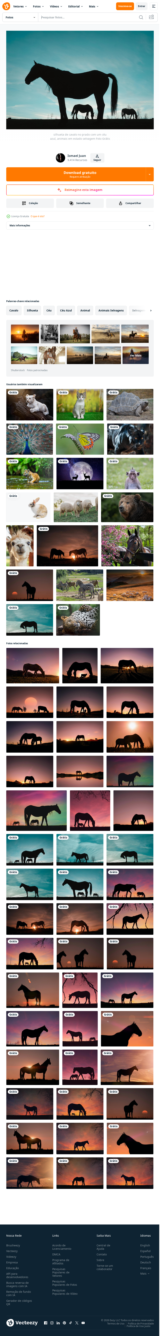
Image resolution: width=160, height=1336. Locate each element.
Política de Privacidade (138, 1321)
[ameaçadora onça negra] (130, 437)
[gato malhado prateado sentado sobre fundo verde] (79, 402)
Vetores (18, 6)
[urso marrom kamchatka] (127, 505)
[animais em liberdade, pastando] (129, 583)
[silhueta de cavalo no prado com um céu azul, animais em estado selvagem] (29, 618)
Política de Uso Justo (136, 1324)
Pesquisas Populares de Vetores (60, 1270)
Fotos (37, 6)
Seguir (97, 160)
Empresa (12, 1260)
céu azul (66, 308)
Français (142, 1266)
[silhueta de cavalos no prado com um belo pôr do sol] (67, 543)
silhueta (32, 308)
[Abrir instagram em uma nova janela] (51, 1320)
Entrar (141, 6)
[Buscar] (141, 17)
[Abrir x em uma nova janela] (76, 1320)
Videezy (11, 1255)
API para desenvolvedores (17, 1273)
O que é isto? (37, 216)
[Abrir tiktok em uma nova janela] (70, 1320)
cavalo (13, 308)
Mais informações (20, 223)
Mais (92, 6)
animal (85, 308)
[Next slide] (144, 308)
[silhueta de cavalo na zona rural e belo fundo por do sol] (79, 769)
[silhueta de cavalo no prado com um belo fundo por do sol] (80, 988)
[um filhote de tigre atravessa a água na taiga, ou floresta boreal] (29, 471)
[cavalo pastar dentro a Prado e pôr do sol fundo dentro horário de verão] (127, 663)
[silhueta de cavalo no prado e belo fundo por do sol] (127, 1065)
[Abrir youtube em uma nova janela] (83, 1320)
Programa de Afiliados (60, 1259)
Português (144, 1255)
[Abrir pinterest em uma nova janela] (64, 1320)
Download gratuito (80, 174)
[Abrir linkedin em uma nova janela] (58, 1320)
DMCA (56, 1252)
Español (142, 1249)
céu (49, 308)
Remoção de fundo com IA (18, 1291)
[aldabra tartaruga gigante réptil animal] (130, 402)
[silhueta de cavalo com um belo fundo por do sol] (29, 1102)
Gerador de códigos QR (19, 1300)
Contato (100, 1252)
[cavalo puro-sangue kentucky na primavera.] (127, 543)
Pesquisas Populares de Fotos (64, 1281)
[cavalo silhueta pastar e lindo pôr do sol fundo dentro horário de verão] (32, 663)
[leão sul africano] (29, 402)
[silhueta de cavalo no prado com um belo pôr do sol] (29, 583)
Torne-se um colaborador (103, 1265)
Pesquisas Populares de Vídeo (60, 1292)
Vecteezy (12, 1249)
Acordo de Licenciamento (61, 1245)
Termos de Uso (113, 1321)
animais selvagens (111, 308)
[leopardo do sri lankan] (78, 618)
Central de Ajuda (102, 1245)
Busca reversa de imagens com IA (17, 1282)
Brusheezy (13, 1243)
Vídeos (54, 6)
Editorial (74, 6)
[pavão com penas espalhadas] (29, 437)
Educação (12, 1266)
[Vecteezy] (6, 6)
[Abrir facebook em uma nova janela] (45, 1320)
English (142, 1243)
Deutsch (142, 1260)
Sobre (99, 1258)
